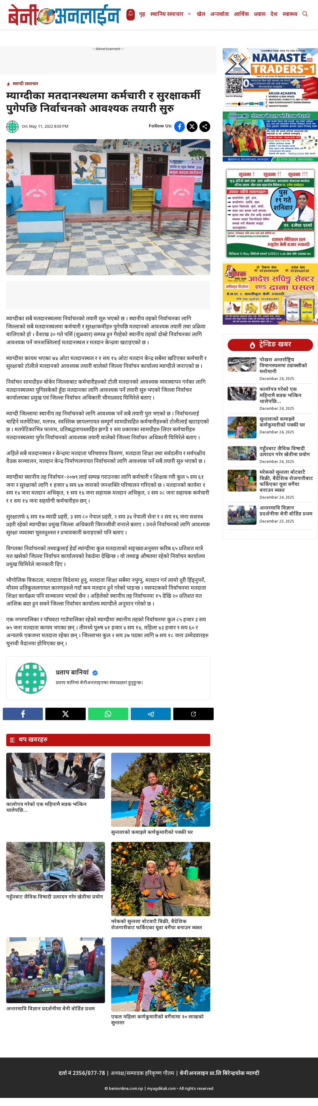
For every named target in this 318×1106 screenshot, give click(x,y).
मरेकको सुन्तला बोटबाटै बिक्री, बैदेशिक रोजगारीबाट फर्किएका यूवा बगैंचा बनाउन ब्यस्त (156, 925)
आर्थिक (241, 14)
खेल (201, 14)
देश (274, 14)
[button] (305, 15)
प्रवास (260, 14)
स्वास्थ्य (290, 14)
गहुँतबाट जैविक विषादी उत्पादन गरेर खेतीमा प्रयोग (54, 897)
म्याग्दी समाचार (25, 84)
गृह (142, 14)
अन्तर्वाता (219, 14)
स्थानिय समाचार (167, 14)
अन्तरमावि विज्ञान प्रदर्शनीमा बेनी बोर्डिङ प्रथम (50, 1009)
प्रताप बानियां (72, 673)
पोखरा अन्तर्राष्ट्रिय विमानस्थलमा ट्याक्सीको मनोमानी (283, 366)
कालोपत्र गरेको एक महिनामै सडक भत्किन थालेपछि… (46, 808)
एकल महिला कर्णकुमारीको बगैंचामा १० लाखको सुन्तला (157, 1020)
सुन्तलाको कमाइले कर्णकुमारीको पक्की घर (152, 833)
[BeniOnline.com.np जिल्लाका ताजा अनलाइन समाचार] (65, 15)
